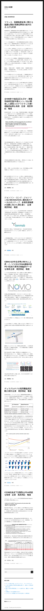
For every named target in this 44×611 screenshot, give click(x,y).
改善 (17, 279)
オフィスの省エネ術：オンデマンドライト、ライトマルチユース (19, 583)
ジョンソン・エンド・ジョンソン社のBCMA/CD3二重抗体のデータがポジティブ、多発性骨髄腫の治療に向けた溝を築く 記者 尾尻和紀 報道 (18, 202)
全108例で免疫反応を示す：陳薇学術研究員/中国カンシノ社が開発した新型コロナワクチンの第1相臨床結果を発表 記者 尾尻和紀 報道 (18, 104)
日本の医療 (8, 7)
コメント (21, 92)
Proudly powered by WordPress (15, 607)
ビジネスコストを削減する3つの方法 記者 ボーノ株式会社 (17, 593)
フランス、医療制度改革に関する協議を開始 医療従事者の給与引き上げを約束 (18, 24)
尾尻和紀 (7, 92)
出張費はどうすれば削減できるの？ (13, 591)
